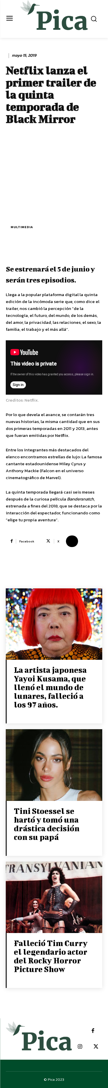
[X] (95, 1046)
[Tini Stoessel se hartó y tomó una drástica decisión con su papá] (54, 765)
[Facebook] (92, 1030)
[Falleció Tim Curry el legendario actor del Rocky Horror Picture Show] (54, 898)
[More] (72, 541)
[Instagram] (79, 1046)
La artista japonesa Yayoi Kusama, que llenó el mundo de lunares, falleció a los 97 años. (50, 687)
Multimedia (22, 227)
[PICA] (54, 18)
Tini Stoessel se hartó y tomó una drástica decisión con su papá (46, 823)
